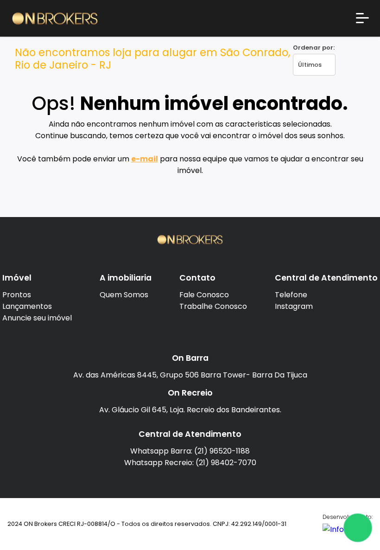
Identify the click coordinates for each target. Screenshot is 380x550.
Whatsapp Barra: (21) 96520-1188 (190, 451)
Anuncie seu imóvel (37, 318)
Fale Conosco (204, 294)
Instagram (294, 306)
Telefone (291, 294)
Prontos (16, 294)
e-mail (144, 158)
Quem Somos (124, 294)
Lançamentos (27, 306)
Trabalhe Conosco (213, 306)
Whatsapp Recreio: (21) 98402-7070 (190, 462)
